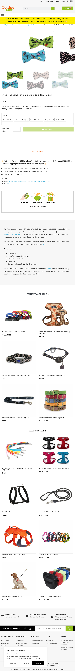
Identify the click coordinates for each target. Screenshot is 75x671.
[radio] (7, 119)
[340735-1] (37, 48)
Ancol (7, 183)
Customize (12, 663)
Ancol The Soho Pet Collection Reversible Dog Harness (54, 332)
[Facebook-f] (25, 628)
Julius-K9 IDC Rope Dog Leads (49, 512)
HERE (44, 244)
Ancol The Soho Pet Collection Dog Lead (15, 418)
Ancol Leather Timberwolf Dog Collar (51, 418)
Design (5, 115)
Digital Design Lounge (56, 669)
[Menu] (2, 14)
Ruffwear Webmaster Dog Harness (13, 554)
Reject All (26, 663)
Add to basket (48, 129)
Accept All (38, 663)
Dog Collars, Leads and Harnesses (15, 25)
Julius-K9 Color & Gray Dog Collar (13, 332)
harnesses (7, 234)
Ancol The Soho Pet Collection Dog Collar (16, 375)
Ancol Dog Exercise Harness (11, 512)
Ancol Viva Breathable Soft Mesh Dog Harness (54, 468)
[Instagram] (30, 628)
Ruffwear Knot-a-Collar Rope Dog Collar (53, 375)
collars (14, 234)
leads (20, 234)
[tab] (37, 225)
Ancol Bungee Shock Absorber (12, 597)
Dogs (31, 181)
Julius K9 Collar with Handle (48, 554)
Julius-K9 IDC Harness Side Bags (50, 597)
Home (2, 25)
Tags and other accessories (34, 25)
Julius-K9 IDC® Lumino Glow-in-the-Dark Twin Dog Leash (17, 469)
